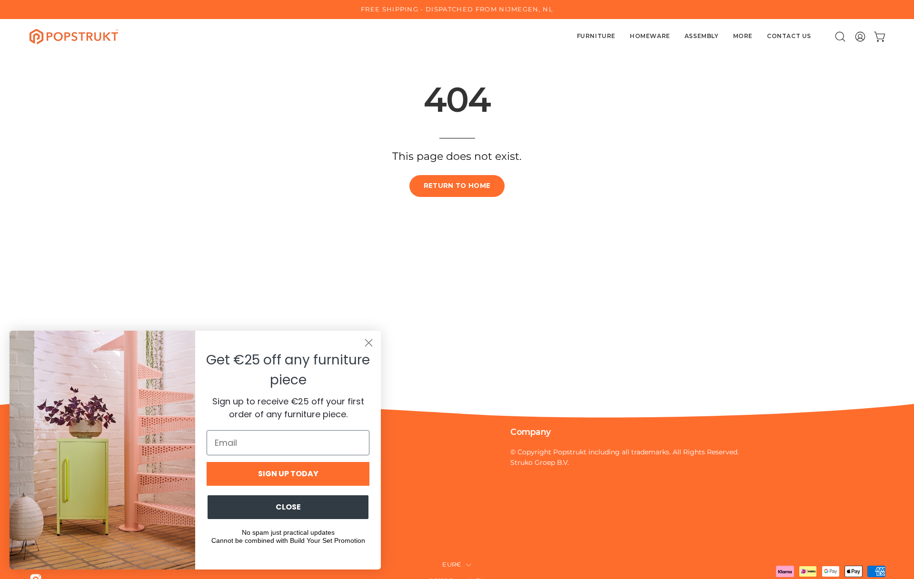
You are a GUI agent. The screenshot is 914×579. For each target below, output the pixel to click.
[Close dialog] (368, 342)
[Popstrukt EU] (74, 36)
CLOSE (288, 506)
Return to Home (457, 185)
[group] (457, 9)
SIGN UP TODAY (288, 473)
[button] (840, 37)
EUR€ (451, 564)
